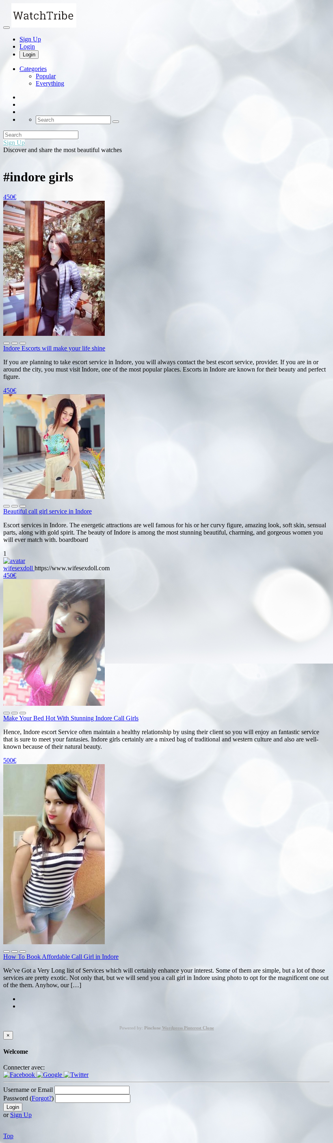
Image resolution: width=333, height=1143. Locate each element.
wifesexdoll (19, 568)
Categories (33, 68)
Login (27, 46)
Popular (46, 76)
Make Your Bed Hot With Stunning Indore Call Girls (70, 718)
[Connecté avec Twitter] (76, 1074)
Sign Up (30, 39)
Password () (28, 1098)
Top (8, 1135)
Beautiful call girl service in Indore (47, 511)
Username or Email (28, 1089)
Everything (50, 83)
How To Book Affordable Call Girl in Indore (61, 956)
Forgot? (42, 1098)
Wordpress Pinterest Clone (188, 1027)
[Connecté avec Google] (50, 1074)
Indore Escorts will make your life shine (54, 348)
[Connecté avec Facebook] (20, 1074)
